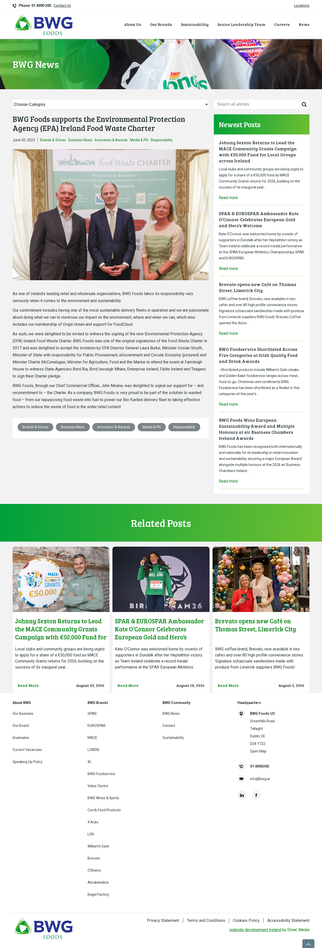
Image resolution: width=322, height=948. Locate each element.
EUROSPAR (97, 726)
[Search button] (304, 104)
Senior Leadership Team (241, 24)
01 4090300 (259, 766)
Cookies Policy (246, 920)
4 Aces (93, 822)
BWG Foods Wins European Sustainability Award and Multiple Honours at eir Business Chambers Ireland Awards (257, 429)
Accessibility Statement (288, 920)
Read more (228, 197)
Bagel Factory (98, 894)
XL (90, 762)
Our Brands (161, 24)
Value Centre (98, 786)
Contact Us (62, 6)
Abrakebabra (98, 882)
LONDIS (93, 750)
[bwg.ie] (44, 36)
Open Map (258, 751)
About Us (132, 24)
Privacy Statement (163, 920)
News (304, 24)
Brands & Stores (53, 140)
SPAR (92, 714)
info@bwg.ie (260, 779)
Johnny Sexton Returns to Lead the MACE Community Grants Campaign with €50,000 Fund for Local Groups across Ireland (258, 151)
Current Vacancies (27, 750)
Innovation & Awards (111, 140)
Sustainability (195, 24)
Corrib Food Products (104, 810)
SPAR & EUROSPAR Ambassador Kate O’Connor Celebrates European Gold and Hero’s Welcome (259, 219)
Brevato (94, 858)
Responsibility (162, 140)
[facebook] (256, 795)
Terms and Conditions (206, 920)
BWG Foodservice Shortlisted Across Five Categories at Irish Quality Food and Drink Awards (258, 355)
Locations (301, 6)
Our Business (23, 714)
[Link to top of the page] (308, 943)
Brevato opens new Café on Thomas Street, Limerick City (257, 287)
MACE (92, 738)
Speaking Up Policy (28, 762)
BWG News (171, 714)
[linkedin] (242, 795)
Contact (169, 726)
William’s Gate (98, 846)
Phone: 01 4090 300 (35, 6)
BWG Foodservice (101, 774)
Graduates (21, 738)
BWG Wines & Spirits (103, 798)
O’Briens (94, 870)
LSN (91, 834)
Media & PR (139, 140)
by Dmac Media (269, 929)
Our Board (21, 726)
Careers (282, 24)
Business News (80, 140)
